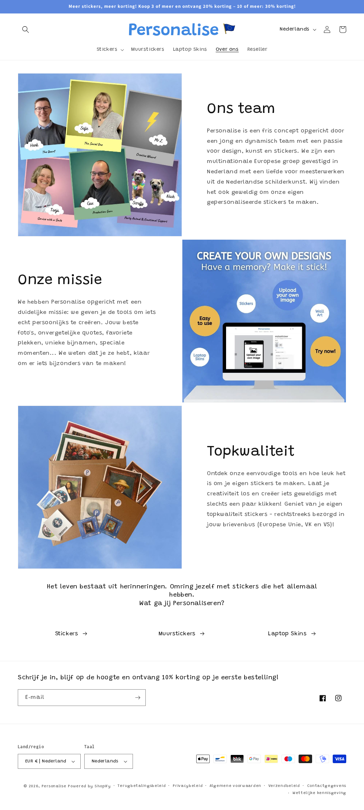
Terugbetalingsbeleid (142, 786)
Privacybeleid (188, 786)
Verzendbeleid (284, 786)
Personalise (54, 786)
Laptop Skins (287, 634)
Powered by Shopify (89, 786)
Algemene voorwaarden (235, 786)
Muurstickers (177, 634)
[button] (25, 29)
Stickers (66, 634)
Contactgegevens (327, 786)
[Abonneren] (137, 697)
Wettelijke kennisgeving (319, 793)
